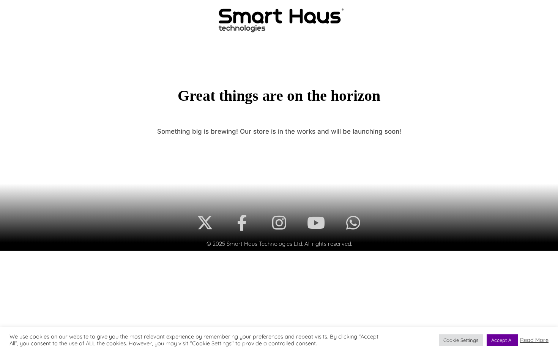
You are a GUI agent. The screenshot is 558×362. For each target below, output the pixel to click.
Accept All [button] (502, 340)
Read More (534, 340)
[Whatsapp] (353, 222)
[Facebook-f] (242, 222)
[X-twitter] (205, 222)
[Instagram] (279, 222)
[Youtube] (316, 222)
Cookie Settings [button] (460, 340)
